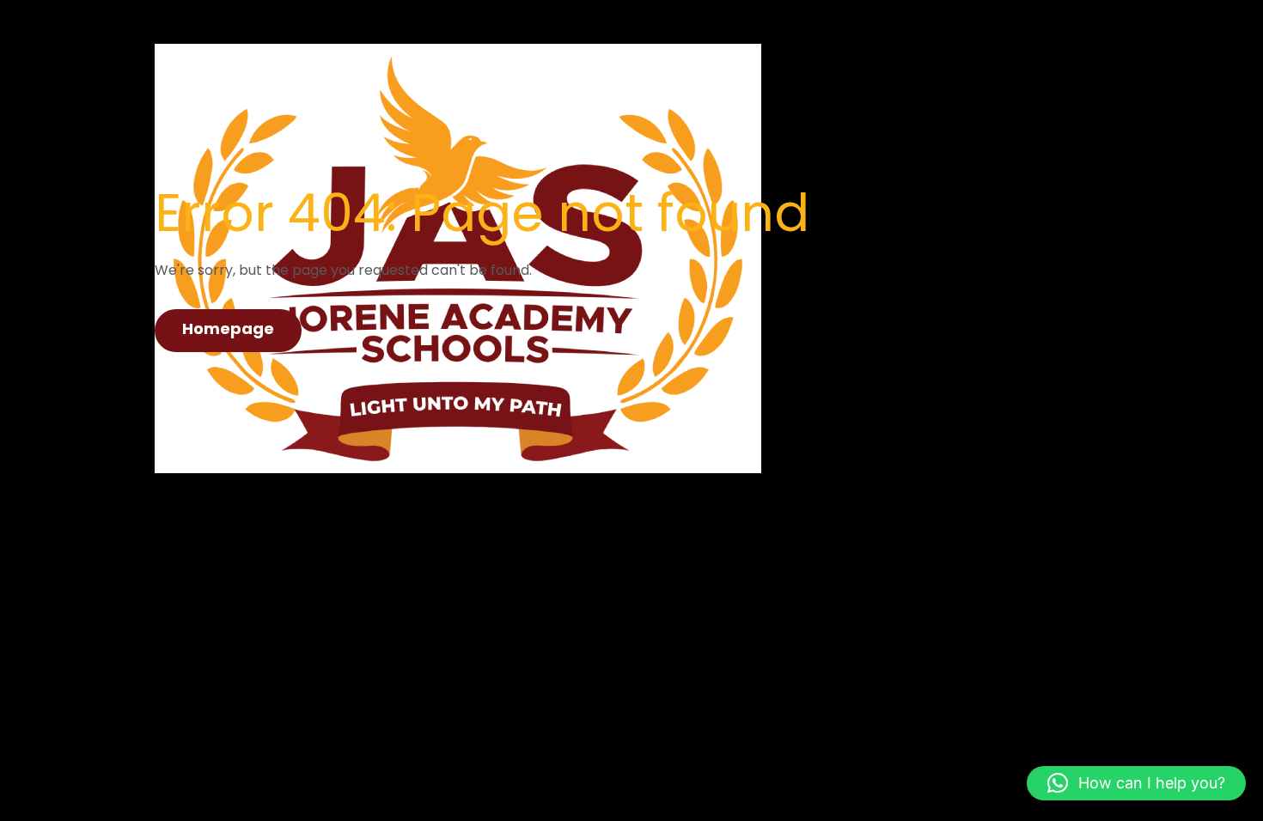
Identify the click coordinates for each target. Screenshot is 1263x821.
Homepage (228, 328)
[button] (1136, 783)
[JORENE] (458, 87)
